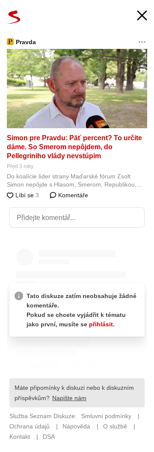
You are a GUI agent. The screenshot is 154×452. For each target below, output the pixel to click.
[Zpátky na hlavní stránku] (14, 17)
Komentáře (72, 195)
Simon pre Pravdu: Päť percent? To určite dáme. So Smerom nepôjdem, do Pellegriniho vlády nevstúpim (74, 147)
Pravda (26, 42)
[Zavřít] (142, 16)
